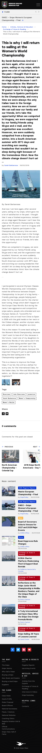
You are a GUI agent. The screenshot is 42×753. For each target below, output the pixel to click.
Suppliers (5, 685)
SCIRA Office (24, 533)
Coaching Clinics (8, 718)
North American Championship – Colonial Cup (9, 468)
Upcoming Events (28, 668)
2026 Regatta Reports (27, 488)
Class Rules (6, 696)
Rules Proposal (7, 702)
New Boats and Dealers (11, 678)
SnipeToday (24, 497)
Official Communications (8, 728)
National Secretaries (9, 709)
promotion (31, 394)
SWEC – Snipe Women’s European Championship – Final (28, 508)
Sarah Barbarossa (11, 165)
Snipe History (7, 668)
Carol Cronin (24, 639)
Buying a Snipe (7, 675)
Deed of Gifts (7, 699)
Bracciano (6, 394)
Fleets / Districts (8, 712)
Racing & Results (30, 659)
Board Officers (7, 705)
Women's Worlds (8, 402)
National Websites (9, 715)
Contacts (25, 706)
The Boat (6, 659)
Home (4, 27)
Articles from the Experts (28, 682)
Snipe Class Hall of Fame (9, 733)
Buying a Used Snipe (10, 681)
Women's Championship (27, 398)
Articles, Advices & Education (21, 27)
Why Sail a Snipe (8, 672)
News (20, 518)
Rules (21, 537)
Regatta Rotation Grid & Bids (11, 722)
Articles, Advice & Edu (30, 674)
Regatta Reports (28, 665)
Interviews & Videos (29, 692)
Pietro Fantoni (25, 599)
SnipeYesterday (28, 695)
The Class (6, 690)
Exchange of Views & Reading (14, 29)
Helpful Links (28, 701)
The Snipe (5, 665)
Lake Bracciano (19, 394)
